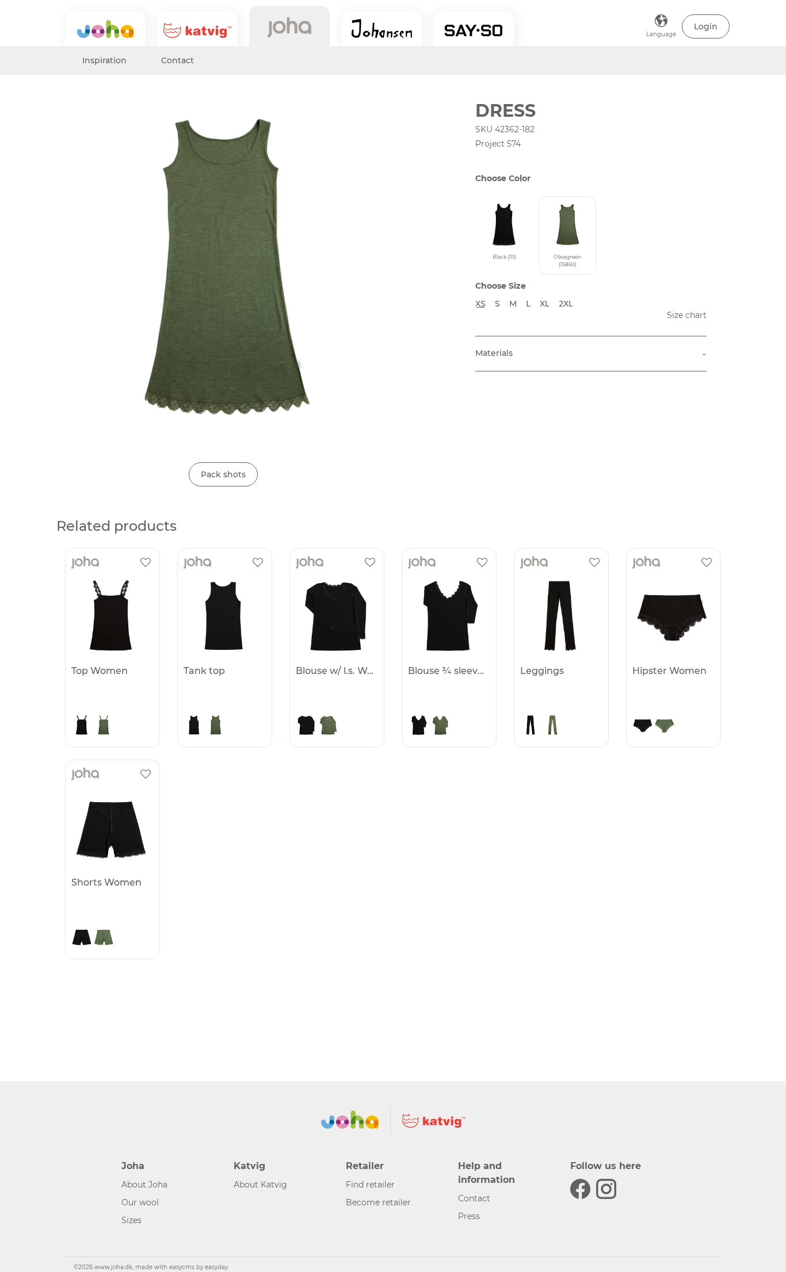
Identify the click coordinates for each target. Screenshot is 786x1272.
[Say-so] (473, 29)
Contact (177, 60)
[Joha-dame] (289, 26)
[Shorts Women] (111, 827)
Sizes (131, 1220)
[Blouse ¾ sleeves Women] (447, 616)
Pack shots (223, 474)
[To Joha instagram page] (606, 1189)
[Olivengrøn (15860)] (103, 726)
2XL (566, 303)
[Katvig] (197, 29)
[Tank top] (223, 616)
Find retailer (370, 1184)
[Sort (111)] (81, 726)
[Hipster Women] (672, 616)
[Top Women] (111, 616)
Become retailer (378, 1202)
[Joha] (105, 29)
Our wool (140, 1202)
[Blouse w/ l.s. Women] (335, 616)
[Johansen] (381, 29)
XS (480, 303)
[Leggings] (560, 616)
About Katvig (260, 1184)
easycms (181, 1267)
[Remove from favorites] (145, 562)
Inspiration (104, 60)
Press (469, 1216)
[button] (706, 26)
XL (545, 303)
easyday (216, 1267)
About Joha (144, 1184)
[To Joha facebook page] (580, 1189)
